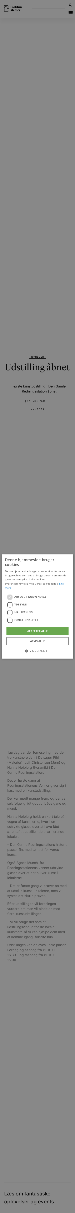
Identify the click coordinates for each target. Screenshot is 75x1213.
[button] (37, 651)
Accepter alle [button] (37, 631)
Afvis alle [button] (37, 641)
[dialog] (37, 606)
